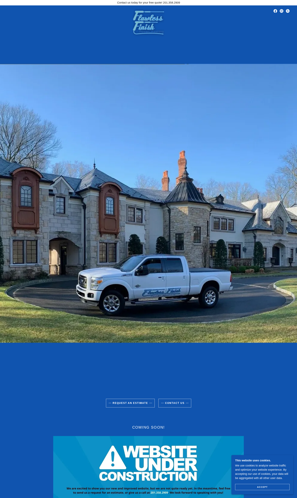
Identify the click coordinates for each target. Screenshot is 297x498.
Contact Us (175, 403)
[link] (148, 10)
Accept (262, 487)
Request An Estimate (130, 403)
